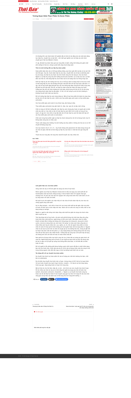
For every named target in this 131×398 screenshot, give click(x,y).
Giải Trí (86, 4)
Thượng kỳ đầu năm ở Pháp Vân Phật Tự (43, 306)
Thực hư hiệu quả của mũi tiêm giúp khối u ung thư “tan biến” (47, 142)
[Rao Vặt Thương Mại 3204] (103, 135)
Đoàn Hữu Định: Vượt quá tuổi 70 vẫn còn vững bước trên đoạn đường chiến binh (80, 307)
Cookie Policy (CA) (54, 1)
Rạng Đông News (33, 1)
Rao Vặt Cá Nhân (48, 4)
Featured (86, 18)
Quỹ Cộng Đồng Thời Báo (43, 1)
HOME (21, 4)
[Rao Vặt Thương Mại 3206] (103, 104)
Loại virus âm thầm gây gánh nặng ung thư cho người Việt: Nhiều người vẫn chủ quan (46, 151)
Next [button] (110, 11)
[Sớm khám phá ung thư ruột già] (43, 319)
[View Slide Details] (81, 10)
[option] (103, 122)
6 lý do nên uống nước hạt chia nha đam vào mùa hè (79, 141)
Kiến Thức (65, 4)
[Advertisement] (63, 174)
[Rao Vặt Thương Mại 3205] (103, 119)
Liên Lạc (93, 4)
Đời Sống (73, 4)
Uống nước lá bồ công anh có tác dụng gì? (76, 151)
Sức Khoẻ (80, 4)
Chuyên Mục (57, 4)
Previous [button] (107, 11)
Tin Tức (27, 4)
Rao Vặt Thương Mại (37, 4)
